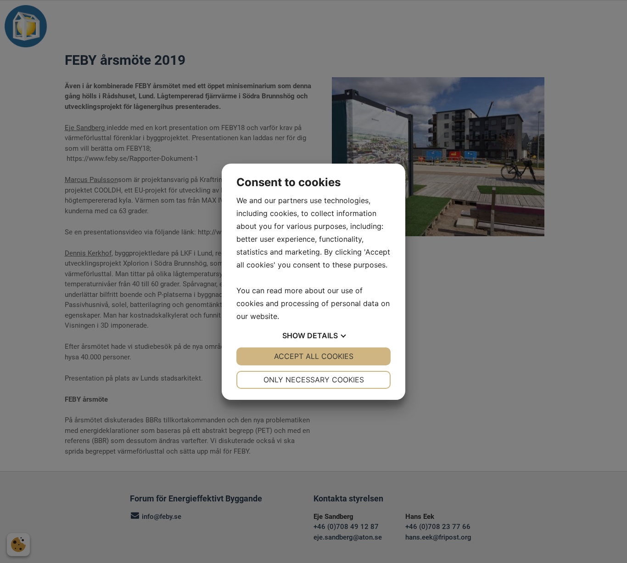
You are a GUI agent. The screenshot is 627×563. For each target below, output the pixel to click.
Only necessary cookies (313, 379)
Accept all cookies (313, 356)
